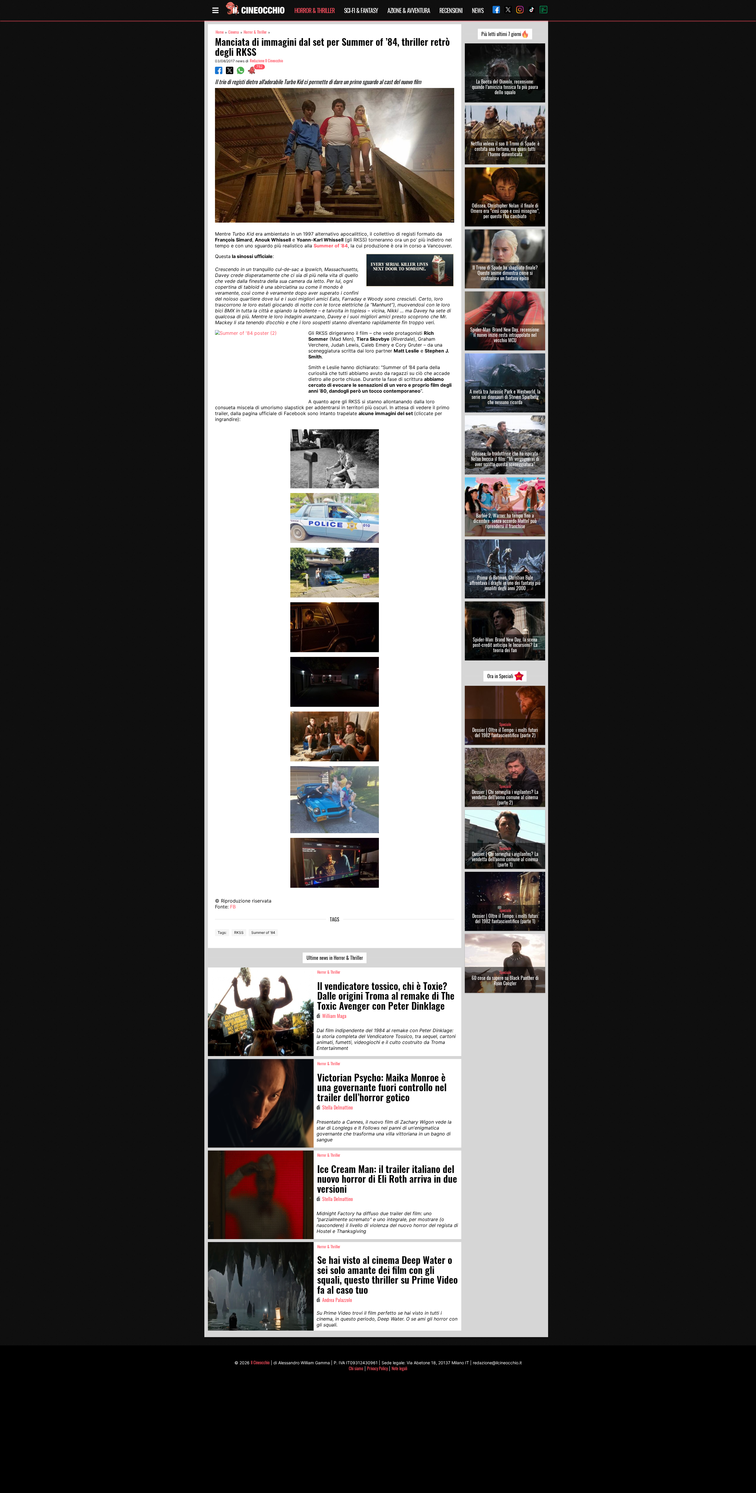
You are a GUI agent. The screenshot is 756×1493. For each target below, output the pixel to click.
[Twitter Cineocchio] (506, 10)
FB (233, 907)
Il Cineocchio (260, 1362)
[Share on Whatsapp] (240, 72)
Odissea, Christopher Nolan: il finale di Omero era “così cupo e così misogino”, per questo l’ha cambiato (505, 211)
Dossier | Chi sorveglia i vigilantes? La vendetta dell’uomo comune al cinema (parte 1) (505, 859)
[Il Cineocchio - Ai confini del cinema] (255, 10)
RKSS (239, 932)
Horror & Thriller (314, 10)
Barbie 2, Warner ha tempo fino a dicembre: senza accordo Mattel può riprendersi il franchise (505, 521)
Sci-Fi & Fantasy (361, 10)
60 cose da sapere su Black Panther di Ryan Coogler (505, 980)
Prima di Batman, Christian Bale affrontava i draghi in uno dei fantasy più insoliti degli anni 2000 (505, 583)
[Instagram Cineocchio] (518, 10)
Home (220, 32)
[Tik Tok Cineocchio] (529, 10)
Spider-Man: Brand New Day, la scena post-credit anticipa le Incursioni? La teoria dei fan (505, 645)
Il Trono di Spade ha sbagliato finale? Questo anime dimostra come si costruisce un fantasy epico (505, 273)
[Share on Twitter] (229, 72)
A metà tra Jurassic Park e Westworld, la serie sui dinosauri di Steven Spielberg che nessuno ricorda (505, 397)
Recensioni (450, 10)
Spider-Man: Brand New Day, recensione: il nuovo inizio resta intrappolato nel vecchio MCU (505, 335)
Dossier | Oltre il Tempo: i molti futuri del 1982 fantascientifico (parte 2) (505, 732)
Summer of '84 (263, 932)
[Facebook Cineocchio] (494, 10)
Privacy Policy (377, 1368)
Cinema (233, 32)
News (477, 10)
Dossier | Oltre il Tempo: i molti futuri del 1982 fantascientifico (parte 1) (505, 918)
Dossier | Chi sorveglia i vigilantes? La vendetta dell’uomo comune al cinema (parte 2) (505, 797)
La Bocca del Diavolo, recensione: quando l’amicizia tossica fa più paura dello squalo (505, 87)
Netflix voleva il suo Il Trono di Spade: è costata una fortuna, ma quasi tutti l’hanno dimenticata (505, 149)
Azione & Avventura (408, 10)
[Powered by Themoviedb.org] (541, 10)
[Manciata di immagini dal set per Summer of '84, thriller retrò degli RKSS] (334, 458)
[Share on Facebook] (218, 72)
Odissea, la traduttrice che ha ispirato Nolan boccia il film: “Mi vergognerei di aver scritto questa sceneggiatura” (505, 459)
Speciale (505, 724)
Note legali (399, 1368)
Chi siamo (356, 1368)
